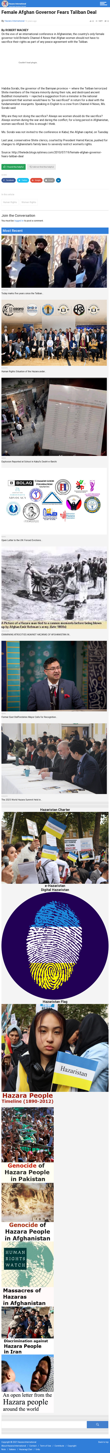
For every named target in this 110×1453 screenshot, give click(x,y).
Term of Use (45, 1446)
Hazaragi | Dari (25, 1449)
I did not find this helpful (43, 167)
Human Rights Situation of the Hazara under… (23, 371)
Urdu (38, 1449)
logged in (19, 220)
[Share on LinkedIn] (58, 180)
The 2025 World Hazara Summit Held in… (21, 799)
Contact (33, 1446)
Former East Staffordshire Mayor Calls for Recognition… (29, 717)
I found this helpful (14, 167)
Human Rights (10, 202)
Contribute (59, 1446)
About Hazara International (13, 1446)
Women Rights (28, 202)
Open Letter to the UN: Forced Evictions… (21, 540)
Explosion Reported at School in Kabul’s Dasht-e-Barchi (29, 461)
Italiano (12, 1449)
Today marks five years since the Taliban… (22, 293)
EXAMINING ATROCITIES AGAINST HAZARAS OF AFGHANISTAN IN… (36, 634)
